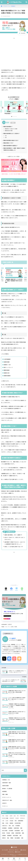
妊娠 (10, 825)
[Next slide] (25, 108)
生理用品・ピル (6, 780)
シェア (8, 859)
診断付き (4, 838)
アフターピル (22, 815)
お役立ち (4, 803)
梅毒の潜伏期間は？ (8, 126)
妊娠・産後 (5, 794)
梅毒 (16, 626)
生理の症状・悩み (6, 782)
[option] (14, 275)
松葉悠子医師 (16, 828)
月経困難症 (10, 828)
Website (19, 661)
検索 (25, 859)
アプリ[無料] (14, 859)
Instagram (14, 661)
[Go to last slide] (2, 108)
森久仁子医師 (4, 830)
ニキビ (7, 820)
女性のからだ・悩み (7, 800)
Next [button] (25, 275)
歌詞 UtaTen (17, 852)
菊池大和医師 (15, 835)
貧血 (8, 838)
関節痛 (12, 838)
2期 (5, 137)
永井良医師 (11, 830)
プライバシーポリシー (14, 850)
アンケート (5, 806)
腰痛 (23, 833)
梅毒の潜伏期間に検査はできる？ (11, 140)
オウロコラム (11, 852)
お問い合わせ (23, 850)
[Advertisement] (14, 54)
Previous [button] (3, 275)
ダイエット (22, 818)
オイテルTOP (5, 850)
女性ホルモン (4, 825)
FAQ (3, 815)
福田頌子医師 (18, 833)
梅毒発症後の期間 (8, 130)
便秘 (3, 823)
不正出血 (11, 820)
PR (17, 815)
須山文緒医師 (17, 838)
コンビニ (17, 818)
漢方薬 (3, 833)
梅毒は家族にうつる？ (8, 143)
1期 (5, 135)
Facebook (9, 661)
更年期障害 (4, 828)
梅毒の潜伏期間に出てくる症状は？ (11, 133)
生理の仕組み (5, 785)
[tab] (11, 116)
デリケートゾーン (6, 797)
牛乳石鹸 (8, 833)
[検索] (25, 770)
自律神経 (4, 835)
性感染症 (10, 624)
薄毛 (20, 835)
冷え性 (7, 823)
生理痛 (12, 833)
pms (15, 815)
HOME (15, 847)
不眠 (15, 820)
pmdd (11, 815)
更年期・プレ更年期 (7, 788)
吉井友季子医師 (17, 823)
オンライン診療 (9, 626)
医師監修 (11, 823)
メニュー (19, 859)
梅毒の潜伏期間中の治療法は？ (10, 145)
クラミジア (12, 818)
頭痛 (22, 838)
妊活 (13, 825)
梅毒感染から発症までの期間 (11, 129)
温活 (22, 830)
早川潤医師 (18, 825)
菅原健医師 (9, 835)
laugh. (7, 815)
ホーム (3, 859)
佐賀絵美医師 (20, 820)
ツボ (3, 820)
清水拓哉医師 (17, 830)
